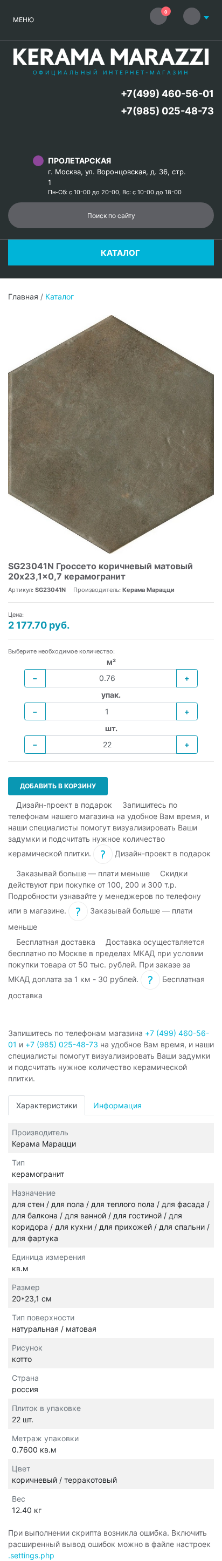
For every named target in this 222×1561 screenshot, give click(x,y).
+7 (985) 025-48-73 (61, 1044)
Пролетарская (79, 160)
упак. (111, 694)
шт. (111, 728)
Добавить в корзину (58, 786)
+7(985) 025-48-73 (167, 111)
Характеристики (46, 1105)
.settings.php (31, 1555)
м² (111, 661)
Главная (23, 296)
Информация (117, 1105)
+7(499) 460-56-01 (167, 93)
